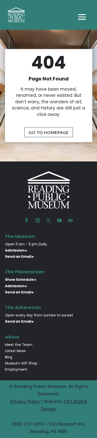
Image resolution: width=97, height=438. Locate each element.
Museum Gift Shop (21, 363)
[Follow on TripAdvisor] (70, 220)
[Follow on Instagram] (37, 220)
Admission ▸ (16, 250)
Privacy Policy (25, 401)
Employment (16, 369)
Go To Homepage (49, 132)
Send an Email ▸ (19, 256)
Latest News (15, 350)
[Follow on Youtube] (59, 220)
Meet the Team (18, 344)
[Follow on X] (48, 220)
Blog (8, 357)
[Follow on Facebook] (26, 220)
